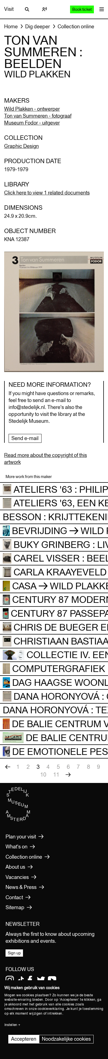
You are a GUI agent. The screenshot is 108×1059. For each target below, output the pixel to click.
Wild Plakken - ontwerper (32, 109)
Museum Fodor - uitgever (32, 123)
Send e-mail (24, 438)
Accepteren (23, 1039)
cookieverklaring (51, 1009)
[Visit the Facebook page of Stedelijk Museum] (30, 980)
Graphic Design (21, 146)
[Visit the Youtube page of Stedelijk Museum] (52, 980)
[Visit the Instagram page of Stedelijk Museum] (10, 980)
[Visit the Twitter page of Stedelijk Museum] (41, 980)
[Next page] (68, 775)
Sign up (14, 953)
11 (56, 774)
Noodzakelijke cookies (66, 1039)
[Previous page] (7, 767)
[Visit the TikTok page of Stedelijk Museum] (21, 980)
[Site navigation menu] (100, 9)
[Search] (27, 9)
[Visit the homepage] (18, 820)
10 (43, 774)
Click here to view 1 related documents (47, 193)
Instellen (10, 1025)
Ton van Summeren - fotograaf (37, 116)
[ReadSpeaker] (44, 9)
